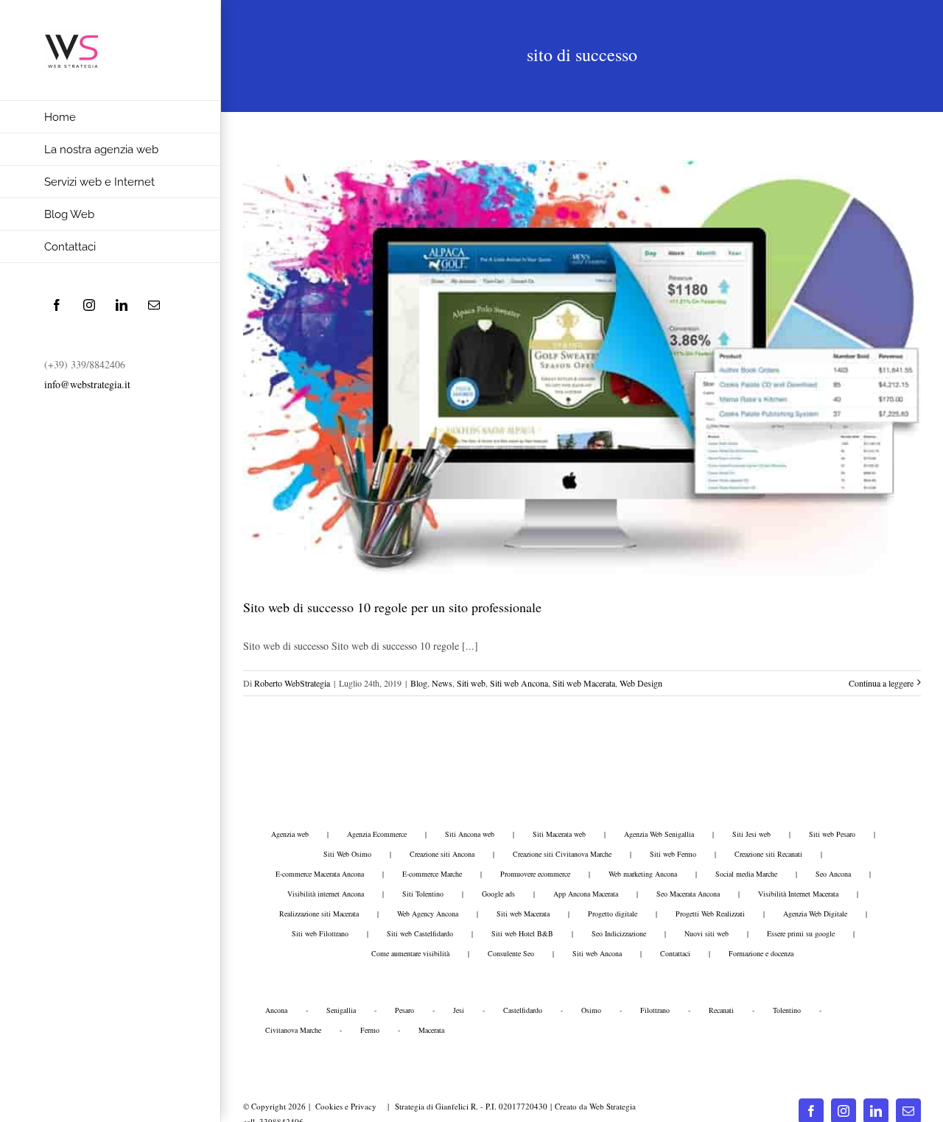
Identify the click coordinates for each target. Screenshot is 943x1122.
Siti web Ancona (519, 683)
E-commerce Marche (432, 874)
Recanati (721, 1010)
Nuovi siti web (706, 933)
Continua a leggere (881, 683)
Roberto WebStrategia (292, 683)
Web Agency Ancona (427, 913)
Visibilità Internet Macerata (798, 893)
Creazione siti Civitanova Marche (562, 854)
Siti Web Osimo (347, 854)
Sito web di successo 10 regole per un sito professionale (392, 607)
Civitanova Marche (293, 1030)
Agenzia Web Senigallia (659, 834)
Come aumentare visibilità (410, 953)
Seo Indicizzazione (619, 933)
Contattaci (675, 953)
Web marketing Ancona (643, 874)
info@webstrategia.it (87, 384)
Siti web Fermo (673, 854)
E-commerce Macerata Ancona (320, 874)
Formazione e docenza (761, 953)
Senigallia (341, 1010)
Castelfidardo (522, 1010)
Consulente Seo (511, 953)
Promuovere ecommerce (535, 874)
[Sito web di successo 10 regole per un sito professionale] (582, 367)
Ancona (276, 1010)
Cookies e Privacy (345, 1106)
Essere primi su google (801, 933)
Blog (418, 683)
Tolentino (787, 1010)
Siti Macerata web (559, 834)
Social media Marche (746, 874)
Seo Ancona (833, 874)
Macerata (431, 1030)
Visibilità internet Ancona (325, 893)
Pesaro (404, 1010)
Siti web (471, 683)
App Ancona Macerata (585, 893)
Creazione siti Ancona (442, 854)
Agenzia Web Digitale (815, 913)
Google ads (498, 893)
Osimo (591, 1010)
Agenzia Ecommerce (377, 834)
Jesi (458, 1010)
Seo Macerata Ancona (688, 893)
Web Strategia (612, 1106)
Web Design (641, 683)
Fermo (369, 1030)
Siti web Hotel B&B (522, 933)
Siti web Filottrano (320, 933)
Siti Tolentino (423, 893)
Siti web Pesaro (832, 834)
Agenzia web (290, 834)
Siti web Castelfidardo (420, 933)
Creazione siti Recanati (768, 854)
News (442, 683)
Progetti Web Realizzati (710, 913)
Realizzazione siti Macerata (319, 913)
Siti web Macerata (584, 683)
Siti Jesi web (751, 834)
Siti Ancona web (469, 834)
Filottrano (655, 1010)
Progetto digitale (612, 913)
